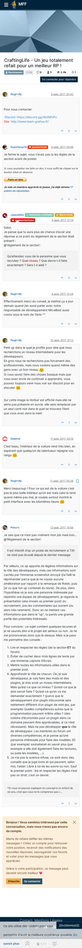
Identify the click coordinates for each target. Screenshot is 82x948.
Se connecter (32, 881)
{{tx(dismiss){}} (69, 925)
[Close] (74, 822)
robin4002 (17, 214)
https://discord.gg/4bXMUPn (37, 117)
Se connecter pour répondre (59, 79)
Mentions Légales (48, 920)
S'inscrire (14, 881)
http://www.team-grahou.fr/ (30, 121)
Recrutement (15, 72)
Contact (26, 920)
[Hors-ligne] (7, 94)
